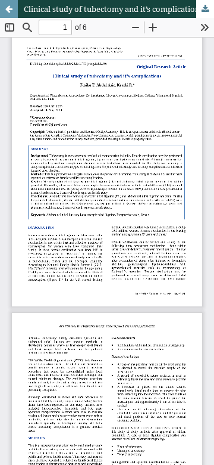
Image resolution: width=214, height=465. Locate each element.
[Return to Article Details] (9, 9)
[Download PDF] (205, 9)
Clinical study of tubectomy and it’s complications (113, 9)
